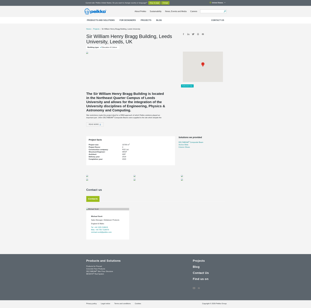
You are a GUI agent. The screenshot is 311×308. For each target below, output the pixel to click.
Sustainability (155, 11)
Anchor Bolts (183, 145)
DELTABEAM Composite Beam (191, 142)
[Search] (224, 11)
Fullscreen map (187, 86)
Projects (146, 20)
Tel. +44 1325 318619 (99, 227)
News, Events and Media (176, 11)
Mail (203, 34)
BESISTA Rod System (95, 274)
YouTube (194, 287)
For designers (128, 20)
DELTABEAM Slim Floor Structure (99, 271)
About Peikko (140, 11)
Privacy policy (91, 303)
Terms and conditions (122, 303)
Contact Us (217, 20)
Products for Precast (94, 266)
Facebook (183, 34)
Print (198, 34)
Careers (193, 11)
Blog (159, 20)
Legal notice (105, 303)
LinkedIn (188, 34)
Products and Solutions (101, 20)
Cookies (138, 303)
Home (88, 29)
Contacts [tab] (93, 199)
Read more (94, 124)
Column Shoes (184, 147)
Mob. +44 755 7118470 (100, 230)
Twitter (193, 34)
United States (217, 3)
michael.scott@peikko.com (101, 232)
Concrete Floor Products (95, 269)
